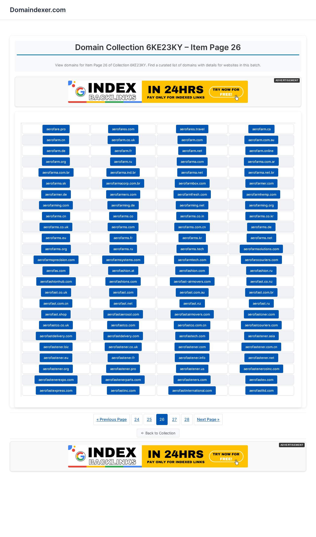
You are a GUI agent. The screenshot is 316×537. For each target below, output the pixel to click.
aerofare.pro (56, 129)
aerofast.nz (192, 303)
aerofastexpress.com (56, 390)
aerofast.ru (261, 303)
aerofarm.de (56, 151)
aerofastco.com (123, 325)
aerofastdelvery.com (123, 336)
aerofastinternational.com (192, 390)
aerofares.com (123, 129)
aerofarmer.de (56, 194)
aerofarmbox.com (192, 183)
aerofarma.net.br (261, 172)
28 (186, 419)
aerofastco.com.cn (192, 325)
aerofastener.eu (56, 358)
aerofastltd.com (261, 390)
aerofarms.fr (123, 238)
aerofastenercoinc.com (261, 369)
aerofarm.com (192, 140)
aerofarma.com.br (56, 172)
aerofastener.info (192, 358)
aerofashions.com (123, 281)
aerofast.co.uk (56, 292)
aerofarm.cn (56, 140)
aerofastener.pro (123, 369)
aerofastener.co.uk (123, 347)
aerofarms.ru (123, 249)
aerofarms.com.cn (192, 227)
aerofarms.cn (56, 216)
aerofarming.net (192, 205)
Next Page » (208, 419)
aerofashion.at (123, 271)
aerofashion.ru (261, 271)
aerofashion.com (192, 271)
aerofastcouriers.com (261, 325)
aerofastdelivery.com (56, 336)
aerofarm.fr (123, 151)
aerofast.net (123, 303)
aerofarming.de (123, 205)
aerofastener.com (192, 347)
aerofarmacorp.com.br (123, 183)
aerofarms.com (123, 227)
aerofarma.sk (56, 183)
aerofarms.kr (192, 238)
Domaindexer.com (38, 10)
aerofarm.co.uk (123, 140)
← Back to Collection (158, 433)
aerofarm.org (56, 162)
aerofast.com (123, 292)
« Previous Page (112, 419)
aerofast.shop (56, 314)
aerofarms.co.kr (261, 216)
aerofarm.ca (261, 129)
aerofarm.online (261, 151)
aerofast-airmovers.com (192, 281)
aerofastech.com (192, 336)
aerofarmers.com (123, 194)
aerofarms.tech (192, 249)
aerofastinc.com (123, 390)
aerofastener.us (192, 369)
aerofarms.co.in (192, 216)
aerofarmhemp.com (261, 194)
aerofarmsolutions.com (261, 249)
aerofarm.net (192, 151)
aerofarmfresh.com (192, 194)
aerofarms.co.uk (55, 227)
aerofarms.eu (56, 238)
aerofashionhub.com (56, 281)
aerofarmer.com (261, 183)
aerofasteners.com (192, 380)
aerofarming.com (56, 205)
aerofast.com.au (192, 292)
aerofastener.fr (123, 358)
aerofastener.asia (261, 336)
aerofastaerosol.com (123, 314)
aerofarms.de (261, 227)
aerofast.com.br (261, 292)
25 (149, 419)
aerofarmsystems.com (123, 260)
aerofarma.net (192, 172)
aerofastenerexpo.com (56, 380)
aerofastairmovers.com (192, 314)
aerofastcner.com (261, 314)
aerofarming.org (261, 205)
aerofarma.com (192, 162)
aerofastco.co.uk (56, 325)
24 (136, 419)
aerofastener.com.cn (261, 347)
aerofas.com (55, 271)
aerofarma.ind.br (123, 172)
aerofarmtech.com (192, 260)
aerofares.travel (192, 129)
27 (174, 419)
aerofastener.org (56, 369)
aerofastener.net (261, 358)
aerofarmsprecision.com (56, 260)
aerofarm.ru (123, 162)
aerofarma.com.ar (261, 162)
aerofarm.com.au (261, 140)
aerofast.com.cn (55, 303)
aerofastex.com (261, 380)
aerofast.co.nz (261, 281)
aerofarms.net (261, 238)
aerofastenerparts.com (123, 380)
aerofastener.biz (56, 347)
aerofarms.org (56, 249)
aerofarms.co (123, 216)
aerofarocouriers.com (261, 260)
